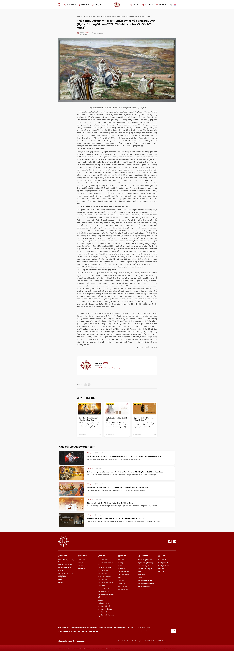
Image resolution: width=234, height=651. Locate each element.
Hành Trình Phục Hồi (144, 566)
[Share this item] (100, 434)
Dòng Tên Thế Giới (63, 627)
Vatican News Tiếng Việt (145, 569)
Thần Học (121, 563)
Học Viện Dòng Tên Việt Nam (123, 627)
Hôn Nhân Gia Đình (123, 574)
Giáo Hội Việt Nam (163, 566)
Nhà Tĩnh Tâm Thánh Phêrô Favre (105, 563)
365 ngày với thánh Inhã (145, 580)
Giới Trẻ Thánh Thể (103, 588)
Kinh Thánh (121, 560)
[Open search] (170, 4)
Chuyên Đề (121, 580)
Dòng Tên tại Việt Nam (64, 567)
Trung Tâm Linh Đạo (103, 560)
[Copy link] (89, 384)
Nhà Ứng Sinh (93, 631)
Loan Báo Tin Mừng (103, 570)
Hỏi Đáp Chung (161, 641)
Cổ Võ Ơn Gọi (101, 597)
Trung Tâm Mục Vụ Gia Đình (67, 631)
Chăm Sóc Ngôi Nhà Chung (106, 594)
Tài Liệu (134, 641)
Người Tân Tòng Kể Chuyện (146, 563)
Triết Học (120, 566)
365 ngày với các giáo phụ (146, 583)
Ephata (140, 577)
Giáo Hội (120, 641)
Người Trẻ (140, 641)
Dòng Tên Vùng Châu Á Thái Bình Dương (84, 627)
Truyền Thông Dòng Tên (145, 560)
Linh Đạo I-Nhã (82, 563)
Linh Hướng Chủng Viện (104, 567)
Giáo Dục (100, 600)
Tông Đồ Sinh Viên (103, 585)
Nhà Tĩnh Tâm (82, 631)
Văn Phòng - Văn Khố (104, 612)
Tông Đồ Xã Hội (102, 579)
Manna (140, 572)
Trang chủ (79, 16)
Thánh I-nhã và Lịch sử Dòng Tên (66, 560)
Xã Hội (120, 577)
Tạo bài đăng (81, 641)
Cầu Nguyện (121, 583)
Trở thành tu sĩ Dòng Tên (65, 564)
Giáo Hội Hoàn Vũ (163, 563)
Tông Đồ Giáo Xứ (102, 573)
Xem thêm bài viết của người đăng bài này (107, 368)
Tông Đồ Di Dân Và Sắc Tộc (105, 582)
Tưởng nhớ (61, 570)
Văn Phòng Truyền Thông (105, 609)
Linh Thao (80, 566)
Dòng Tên (60, 582)
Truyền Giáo (121, 569)
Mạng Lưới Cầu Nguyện (104, 576)
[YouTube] (174, 541)
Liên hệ (60, 580)
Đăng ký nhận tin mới (144, 627)
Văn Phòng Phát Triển (104, 606)
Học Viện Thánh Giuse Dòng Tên (106, 615)
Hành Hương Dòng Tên (104, 603)
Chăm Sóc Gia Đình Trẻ (104, 591)
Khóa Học (161, 572)
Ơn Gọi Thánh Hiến (123, 572)
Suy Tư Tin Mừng (122, 586)
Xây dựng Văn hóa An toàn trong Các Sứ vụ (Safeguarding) (65, 575)
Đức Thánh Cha (162, 560)
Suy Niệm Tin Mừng (123, 589)
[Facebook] (170, 541)
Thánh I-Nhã (81, 560)
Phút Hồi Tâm (81, 569)
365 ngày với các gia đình (145, 586)
